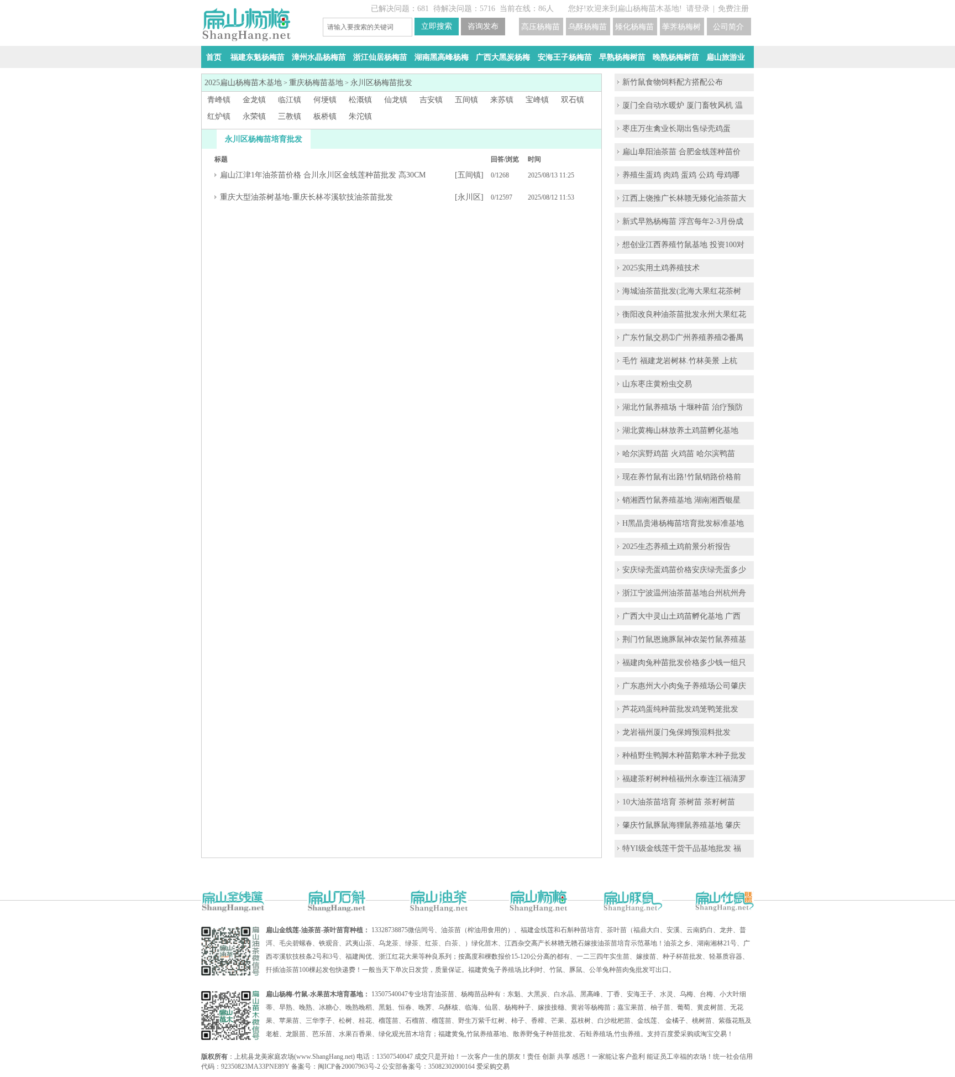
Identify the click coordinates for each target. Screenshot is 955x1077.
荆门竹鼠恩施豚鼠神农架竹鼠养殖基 (684, 639)
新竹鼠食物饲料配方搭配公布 (672, 82)
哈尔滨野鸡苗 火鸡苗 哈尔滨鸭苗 (678, 453)
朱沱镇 (360, 116)
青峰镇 (218, 100)
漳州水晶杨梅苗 (319, 57)
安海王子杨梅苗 (565, 57)
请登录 (698, 8)
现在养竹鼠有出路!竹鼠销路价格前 (681, 477)
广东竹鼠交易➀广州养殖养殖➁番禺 (683, 337)
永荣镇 (254, 116)
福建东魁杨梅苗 (257, 57)
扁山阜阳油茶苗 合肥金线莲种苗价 (681, 152)
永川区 (469, 197)
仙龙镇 (395, 100)
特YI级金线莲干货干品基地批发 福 (681, 848)
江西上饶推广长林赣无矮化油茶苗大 (684, 198)
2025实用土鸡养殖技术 (661, 268)
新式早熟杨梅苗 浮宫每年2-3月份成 (682, 221)
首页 (214, 57)
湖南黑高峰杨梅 (441, 57)
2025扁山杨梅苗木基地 (243, 83)
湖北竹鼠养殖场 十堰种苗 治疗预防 (682, 407)
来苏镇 (501, 100)
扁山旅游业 (725, 57)
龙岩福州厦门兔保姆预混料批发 (676, 732)
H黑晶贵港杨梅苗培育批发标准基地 (683, 523)
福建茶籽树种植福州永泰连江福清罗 (684, 779)
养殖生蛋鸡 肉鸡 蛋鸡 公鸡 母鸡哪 (680, 175)
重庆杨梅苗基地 (316, 83)
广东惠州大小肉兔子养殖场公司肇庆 (684, 686)
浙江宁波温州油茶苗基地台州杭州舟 (684, 593)
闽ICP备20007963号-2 (349, 1066)
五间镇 (466, 100)
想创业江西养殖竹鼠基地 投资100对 (683, 245)
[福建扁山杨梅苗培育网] (246, 39)
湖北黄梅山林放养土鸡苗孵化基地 (680, 430)
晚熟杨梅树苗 (676, 57)
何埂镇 (325, 100)
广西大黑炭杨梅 (503, 57)
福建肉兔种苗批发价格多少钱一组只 (684, 662)
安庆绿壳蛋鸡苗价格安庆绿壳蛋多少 (684, 570)
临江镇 (289, 100)
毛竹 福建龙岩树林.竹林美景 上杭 (679, 361)
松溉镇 (360, 100)
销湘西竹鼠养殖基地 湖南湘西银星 (681, 500)
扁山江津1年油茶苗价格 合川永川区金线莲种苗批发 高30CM (323, 175)
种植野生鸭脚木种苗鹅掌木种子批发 (684, 755)
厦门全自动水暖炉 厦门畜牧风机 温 (682, 105)
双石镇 (572, 100)
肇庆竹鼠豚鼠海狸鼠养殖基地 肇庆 (681, 825)
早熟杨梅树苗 (622, 57)
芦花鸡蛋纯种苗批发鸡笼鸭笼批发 (680, 709)
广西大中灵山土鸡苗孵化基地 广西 (681, 616)
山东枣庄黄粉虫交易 (657, 384)
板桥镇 (325, 116)
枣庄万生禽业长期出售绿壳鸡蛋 (676, 128)
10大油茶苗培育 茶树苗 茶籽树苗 (678, 802)
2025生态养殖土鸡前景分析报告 (676, 546)
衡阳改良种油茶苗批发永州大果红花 (684, 314)
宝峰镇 (537, 100)
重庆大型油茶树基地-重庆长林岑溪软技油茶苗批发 (306, 197)
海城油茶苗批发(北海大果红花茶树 (681, 291)
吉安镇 (431, 100)
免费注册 (733, 8)
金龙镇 (254, 100)
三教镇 (289, 116)
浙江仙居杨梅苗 (380, 57)
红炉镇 (218, 116)
